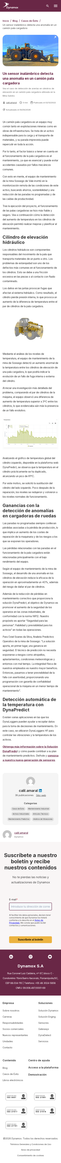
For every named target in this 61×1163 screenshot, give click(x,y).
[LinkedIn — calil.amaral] (40, 790)
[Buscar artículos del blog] (47, 6)
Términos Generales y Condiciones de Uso (30, 1144)
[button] (18, 809)
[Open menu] (55, 6)
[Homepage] (10, 6)
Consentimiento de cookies (30, 1155)
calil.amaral (11, 102)
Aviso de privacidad (30, 1150)
